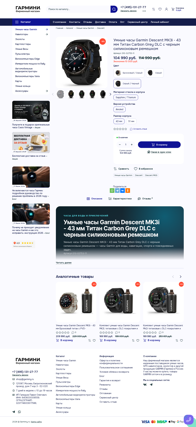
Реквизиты (105, 384)
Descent (138, 175)
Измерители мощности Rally (30, 63)
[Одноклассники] (127, 190)
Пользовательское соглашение (116, 367)
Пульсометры (22, 54)
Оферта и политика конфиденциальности (111, 362)
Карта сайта (36, 422)
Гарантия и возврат (110, 380)
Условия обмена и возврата (114, 371)
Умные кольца (22, 86)
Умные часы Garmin (26, 29)
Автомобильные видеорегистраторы (26, 70)
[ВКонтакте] (122, 190)
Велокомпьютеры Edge (27, 58)
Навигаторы (21, 34)
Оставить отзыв (108, 402)
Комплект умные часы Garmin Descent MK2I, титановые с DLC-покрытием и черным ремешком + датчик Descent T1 (119, 327)
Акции (37, 127)
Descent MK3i (151, 175)
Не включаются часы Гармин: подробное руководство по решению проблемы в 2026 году (29, 193)
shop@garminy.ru (25, 379)
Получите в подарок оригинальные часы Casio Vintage (31, 126)
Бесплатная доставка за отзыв (28, 156)
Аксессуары (21, 91)
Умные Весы (21, 49)
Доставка (100, 22)
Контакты (74, 22)
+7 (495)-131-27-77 (133, 7)
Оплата (113, 22)
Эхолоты (20, 39)
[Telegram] (117, 190)
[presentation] (53, 94)
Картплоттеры (23, 44)
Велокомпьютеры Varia (27, 76)
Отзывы (87, 22)
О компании (59, 22)
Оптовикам (105, 393)
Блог (14, 199)
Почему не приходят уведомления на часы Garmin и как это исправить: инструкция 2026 (30, 230)
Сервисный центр (138, 22)
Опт (122, 22)
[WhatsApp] (112, 190)
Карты (18, 81)
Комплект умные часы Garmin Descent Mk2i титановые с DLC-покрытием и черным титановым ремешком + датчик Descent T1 (163, 327)
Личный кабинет (160, 22)
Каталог (26, 22)
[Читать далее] (64, 262)
